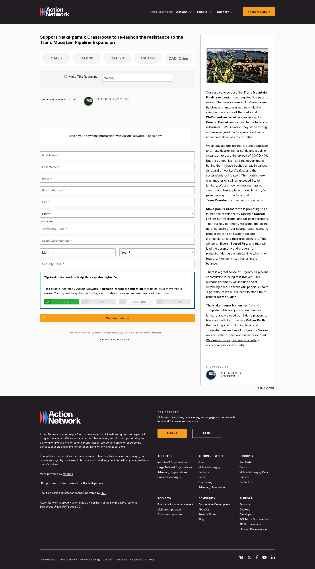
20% (102, 302)
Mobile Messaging (210, 467)
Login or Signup (259, 12)
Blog (201, 519)
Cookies (107, 559)
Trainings (245, 504)
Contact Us (246, 482)
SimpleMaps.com (93, 483)
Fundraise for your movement (175, 504)
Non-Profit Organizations (172, 462)
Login (207, 432)
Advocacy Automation (212, 487)
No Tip (177, 302)
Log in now (154, 136)
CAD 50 (148, 58)
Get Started (246, 462)
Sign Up (172, 432)
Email (202, 462)
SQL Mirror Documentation (255, 519)
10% (65, 302)
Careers (244, 477)
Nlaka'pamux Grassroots (230, 374)
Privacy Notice (47, 559)
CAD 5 (56, 58)
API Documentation (251, 524)
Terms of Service (67, 559)
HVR (103, 493)
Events (203, 477)
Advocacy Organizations (172, 472)
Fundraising (205, 482)
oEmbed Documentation (254, 529)
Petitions (204, 472)
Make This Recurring (83, 76)
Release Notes (207, 514)
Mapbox (68, 473)
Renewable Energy (90, 559)
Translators (121, 559)
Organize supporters (170, 514)
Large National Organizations (175, 467)
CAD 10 (86, 58)
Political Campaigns (169, 477)
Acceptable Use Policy (142, 559)
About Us (204, 509)
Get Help (245, 509)
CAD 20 (117, 58)
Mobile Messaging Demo (254, 472)
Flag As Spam (267, 388)
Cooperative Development (215, 504)
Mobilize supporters (170, 509)
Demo (243, 467)
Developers (247, 514)
